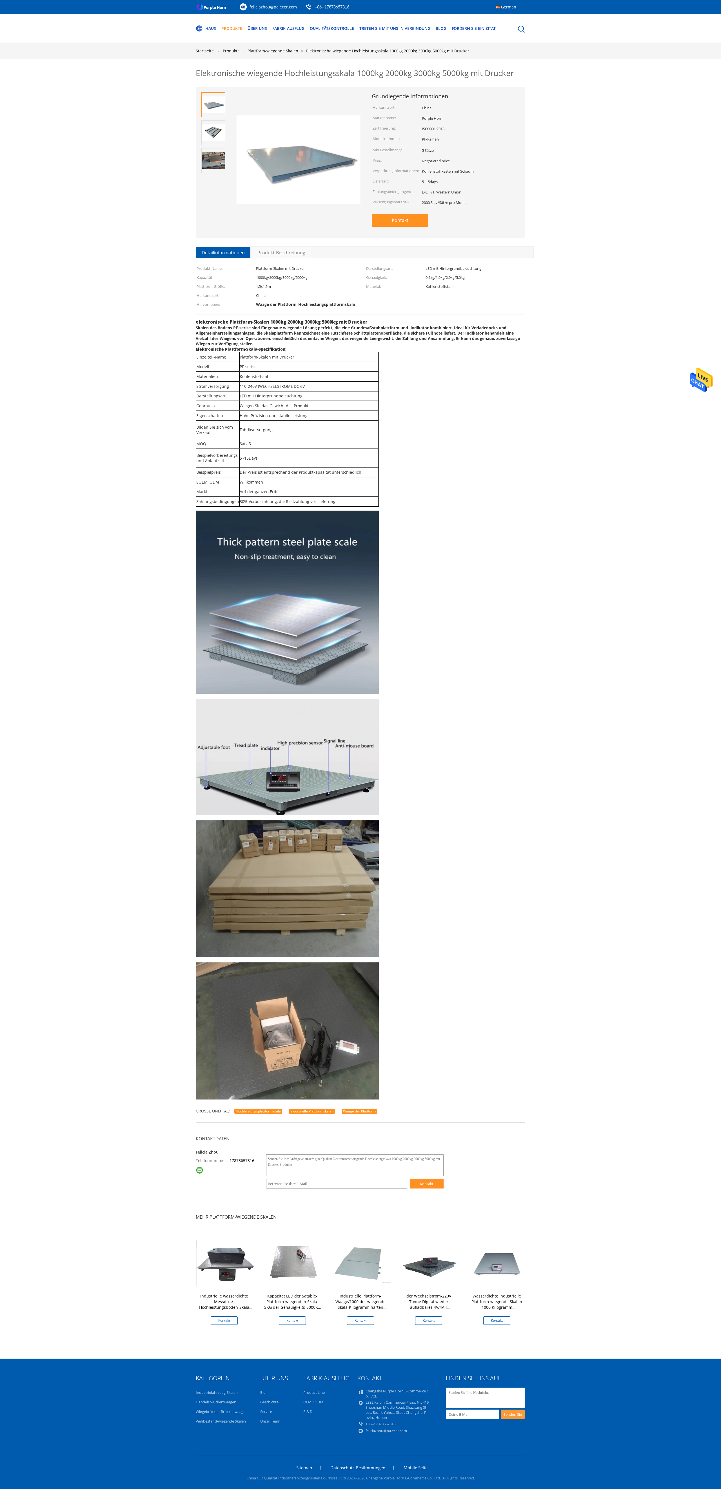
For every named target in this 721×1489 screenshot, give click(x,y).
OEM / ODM (313, 1402)
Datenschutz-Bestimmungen (357, 1468)
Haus (210, 28)
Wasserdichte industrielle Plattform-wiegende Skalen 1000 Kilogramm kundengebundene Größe (496, 1304)
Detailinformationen (223, 253)
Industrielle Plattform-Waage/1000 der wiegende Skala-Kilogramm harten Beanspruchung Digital (360, 1304)
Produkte (231, 28)
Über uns (257, 28)
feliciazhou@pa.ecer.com (273, 7)
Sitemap (304, 1468)
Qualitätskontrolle (332, 28)
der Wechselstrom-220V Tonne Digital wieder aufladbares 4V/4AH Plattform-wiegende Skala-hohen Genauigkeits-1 (428, 1307)
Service (266, 1411)
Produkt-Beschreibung (281, 253)
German (508, 7)
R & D (307, 1411)
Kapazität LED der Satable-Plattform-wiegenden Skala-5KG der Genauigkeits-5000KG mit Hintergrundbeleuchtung (292, 1304)
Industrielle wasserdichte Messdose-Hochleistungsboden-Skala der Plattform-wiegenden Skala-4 (224, 1307)
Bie (262, 1392)
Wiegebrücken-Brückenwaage (220, 1411)
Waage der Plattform (359, 1111)
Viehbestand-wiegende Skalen (221, 1421)
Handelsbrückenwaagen (216, 1402)
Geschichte (269, 1402)
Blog (441, 28)
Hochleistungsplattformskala (258, 1111)
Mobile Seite (416, 1468)
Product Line (314, 1392)
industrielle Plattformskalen (311, 1111)
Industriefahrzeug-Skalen (217, 1392)
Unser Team (270, 1421)
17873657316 (242, 1160)
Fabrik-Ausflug (288, 28)
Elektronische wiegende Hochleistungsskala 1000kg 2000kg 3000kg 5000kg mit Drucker (387, 51)
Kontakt (400, 220)
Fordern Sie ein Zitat (474, 28)
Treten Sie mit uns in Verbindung (394, 28)
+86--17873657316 (332, 7)
